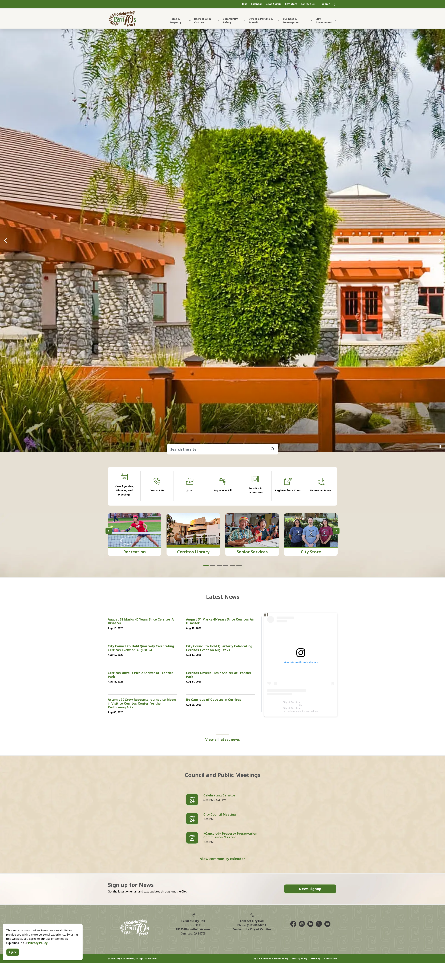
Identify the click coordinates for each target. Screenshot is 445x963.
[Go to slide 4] (225, 747)
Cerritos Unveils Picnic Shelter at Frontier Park (140, 857)
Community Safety (230, 20)
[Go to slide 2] (212, 747)
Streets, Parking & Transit (261, 20)
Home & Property (175, 20)
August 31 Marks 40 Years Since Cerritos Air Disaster (142, 804)
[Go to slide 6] (239, 747)
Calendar (256, 4)
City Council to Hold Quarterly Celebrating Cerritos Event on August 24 (141, 830)
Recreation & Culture (202, 20)
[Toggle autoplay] (440, 629)
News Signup (273, 4)
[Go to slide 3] (219, 747)
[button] (273, 631)
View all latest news (222, 922)
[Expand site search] (328, 4)
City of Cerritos (291, 884)
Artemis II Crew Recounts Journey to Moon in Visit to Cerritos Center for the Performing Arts (142, 886)
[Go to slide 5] (232, 747)
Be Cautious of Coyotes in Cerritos (213, 882)
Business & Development (292, 20)
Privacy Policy (37, 943)
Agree (13, 952)
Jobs (244, 4)
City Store (291, 4)
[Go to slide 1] (206, 747)
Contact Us (308, 4)
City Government (323, 20)
